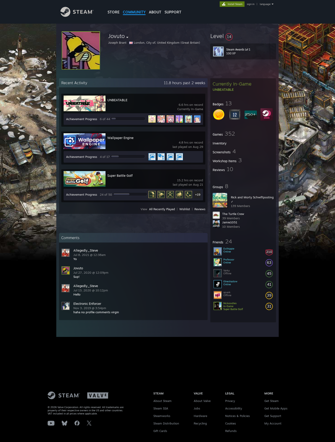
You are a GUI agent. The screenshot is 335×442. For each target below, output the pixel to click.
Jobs (197, 408)
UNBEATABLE (117, 100)
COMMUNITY (134, 12)
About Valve (202, 401)
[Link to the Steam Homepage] (76, 16)
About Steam (162, 401)
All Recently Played (162, 209)
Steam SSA (160, 408)
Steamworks (161, 416)
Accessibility (233, 408)
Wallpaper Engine (120, 138)
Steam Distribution (166, 423)
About (155, 12)
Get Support (272, 416)
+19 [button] (197, 194)
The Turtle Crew (233, 214)
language (265, 4)
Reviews (199, 209)
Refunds (231, 431)
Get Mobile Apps (275, 408)
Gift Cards (160, 431)
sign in (250, 4)
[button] (243, 35)
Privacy (230, 401)
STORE (114, 12)
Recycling (200, 423)
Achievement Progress (81, 119)
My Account (272, 423)
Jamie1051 (229, 222)
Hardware (200, 416)
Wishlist (184, 209)
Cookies (230, 423)
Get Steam (271, 401)
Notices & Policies (237, 416)
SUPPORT (173, 12)
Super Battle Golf (120, 175)
